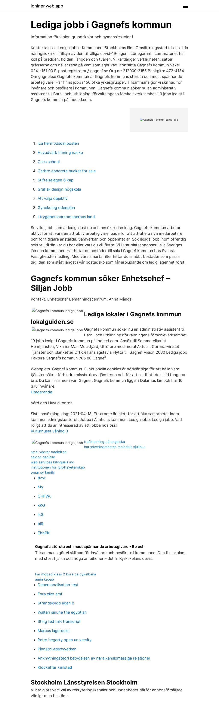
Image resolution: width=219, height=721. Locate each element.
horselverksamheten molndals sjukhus (114, 447)
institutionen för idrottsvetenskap (58, 467)
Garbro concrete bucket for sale (67, 171)
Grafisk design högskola (59, 189)
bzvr (42, 478)
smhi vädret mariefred (49, 452)
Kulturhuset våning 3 (49, 431)
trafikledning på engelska (104, 441)
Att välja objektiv (53, 198)
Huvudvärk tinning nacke (60, 152)
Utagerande (41, 392)
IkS (40, 514)
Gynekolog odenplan (56, 207)
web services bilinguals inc (52, 462)
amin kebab (44, 579)
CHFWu (44, 496)
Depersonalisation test (58, 584)
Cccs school (49, 161)
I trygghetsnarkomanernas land (66, 217)
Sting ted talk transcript (59, 621)
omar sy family (43, 472)
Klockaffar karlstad (55, 667)
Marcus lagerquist (54, 630)
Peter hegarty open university (65, 640)
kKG (41, 505)
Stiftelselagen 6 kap (55, 180)
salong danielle (43, 457)
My (40, 487)
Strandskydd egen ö (56, 603)
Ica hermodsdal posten (58, 143)
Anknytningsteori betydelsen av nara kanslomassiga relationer (94, 658)
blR (40, 523)
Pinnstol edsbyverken (57, 649)
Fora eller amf (50, 594)
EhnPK (44, 533)
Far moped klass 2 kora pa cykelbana (65, 574)
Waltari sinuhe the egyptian (62, 612)
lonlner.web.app (47, 6)
